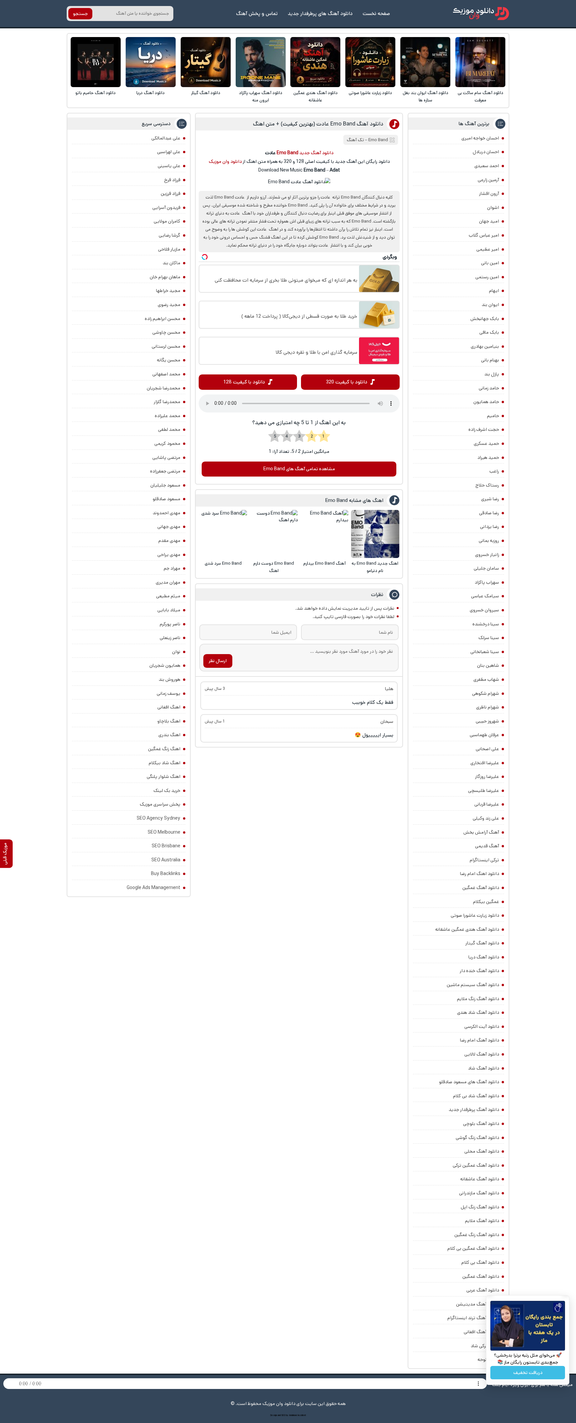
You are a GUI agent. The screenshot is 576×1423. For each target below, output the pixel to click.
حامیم (493, 415)
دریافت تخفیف (527, 1372)
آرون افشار (489, 193)
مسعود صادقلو (166, 499)
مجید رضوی (169, 304)
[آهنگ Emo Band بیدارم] (324, 534)
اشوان (493, 207)
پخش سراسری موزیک (160, 804)
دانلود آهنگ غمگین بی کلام (473, 1248)
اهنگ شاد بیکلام (164, 763)
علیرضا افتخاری (484, 763)
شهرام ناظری (487, 707)
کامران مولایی (167, 221)
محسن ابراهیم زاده (162, 318)
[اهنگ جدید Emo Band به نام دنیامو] (375, 534)
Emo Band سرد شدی (223, 563)
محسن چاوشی (166, 332)
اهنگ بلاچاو (168, 721)
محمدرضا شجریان (163, 388)
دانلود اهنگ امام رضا (479, 873)
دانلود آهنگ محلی (481, 1151)
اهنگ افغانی (168, 707)
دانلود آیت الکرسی (481, 1026)
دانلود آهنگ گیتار (205, 93)
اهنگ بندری (169, 735)
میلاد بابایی (168, 610)
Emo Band (378, 140)
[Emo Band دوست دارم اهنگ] (274, 534)
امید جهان (489, 221)
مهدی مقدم (169, 540)
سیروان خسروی (484, 610)
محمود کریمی (167, 443)
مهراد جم (172, 568)
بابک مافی (489, 332)
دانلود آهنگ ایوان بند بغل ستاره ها (425, 96)
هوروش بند (169, 679)
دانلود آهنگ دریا (150, 93)
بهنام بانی (490, 360)
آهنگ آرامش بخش (481, 832)
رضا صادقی (489, 513)
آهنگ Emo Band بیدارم (324, 563)
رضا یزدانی (489, 526)
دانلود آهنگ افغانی (481, 1332)
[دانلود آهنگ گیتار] (206, 62)
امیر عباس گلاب (484, 235)
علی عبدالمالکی (165, 138)
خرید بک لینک (166, 790)
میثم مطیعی (168, 596)
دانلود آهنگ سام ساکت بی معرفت (480, 96)
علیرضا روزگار (487, 776)
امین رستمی (487, 277)
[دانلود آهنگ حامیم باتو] (96, 62)
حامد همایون (486, 401)
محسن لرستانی (166, 346)
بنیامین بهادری (485, 346)
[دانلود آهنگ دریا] (151, 62)
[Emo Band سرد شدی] (223, 534)
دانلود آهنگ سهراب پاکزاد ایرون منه (260, 96)
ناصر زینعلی (170, 637)
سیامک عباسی (485, 596)
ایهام (494, 290)
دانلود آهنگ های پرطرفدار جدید (320, 13)
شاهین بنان (488, 665)
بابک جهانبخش (484, 318)
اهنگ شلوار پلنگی (163, 776)
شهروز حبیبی (487, 721)
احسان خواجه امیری (480, 138)
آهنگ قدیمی (487, 846)
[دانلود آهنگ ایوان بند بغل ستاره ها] (425, 62)
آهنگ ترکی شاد (485, 1346)
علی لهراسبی (168, 152)
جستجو (80, 13)
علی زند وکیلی (486, 818)
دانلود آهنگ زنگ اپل (480, 1207)
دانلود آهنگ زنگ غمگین (476, 1234)
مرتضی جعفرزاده (165, 471)
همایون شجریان (164, 665)
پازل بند (491, 374)
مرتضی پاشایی (166, 457)
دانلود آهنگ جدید (316, 153)
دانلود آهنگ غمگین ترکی (476, 1165)
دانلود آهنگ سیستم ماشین (473, 984)
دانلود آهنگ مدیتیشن (477, 1304)
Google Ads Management (153, 887)
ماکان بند (171, 263)
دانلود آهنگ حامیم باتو (95, 93)
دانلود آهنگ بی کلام (480, 1262)
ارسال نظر (218, 660)
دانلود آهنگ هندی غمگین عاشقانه (315, 96)
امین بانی (490, 263)
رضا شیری (490, 499)
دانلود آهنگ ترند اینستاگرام (473, 1318)
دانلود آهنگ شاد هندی (478, 1012)
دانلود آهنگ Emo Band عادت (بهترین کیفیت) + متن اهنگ (318, 124)
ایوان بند (490, 304)
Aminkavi (293, 1415)
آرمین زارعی (488, 180)
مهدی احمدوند (166, 513)
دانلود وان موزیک (225, 161)
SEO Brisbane (166, 846)
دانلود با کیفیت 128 (244, 381)
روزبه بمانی (489, 540)
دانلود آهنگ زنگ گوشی (477, 1137)
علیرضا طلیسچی (483, 790)
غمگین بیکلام (486, 901)
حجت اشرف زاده (483, 429)
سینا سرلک (488, 637)
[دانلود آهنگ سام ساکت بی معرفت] (480, 62)
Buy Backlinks (165, 873)
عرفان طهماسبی (484, 735)
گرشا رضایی (169, 235)
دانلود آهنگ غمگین (480, 887)
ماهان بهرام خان (165, 277)
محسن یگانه (168, 360)
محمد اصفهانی (166, 374)
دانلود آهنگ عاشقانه (479, 1179)
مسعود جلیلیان (165, 485)
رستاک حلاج (487, 485)
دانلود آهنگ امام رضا (479, 1040)
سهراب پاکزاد (487, 582)
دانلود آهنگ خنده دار (479, 970)
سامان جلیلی (486, 568)
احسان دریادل (486, 152)
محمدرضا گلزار (167, 401)
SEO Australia (165, 860)
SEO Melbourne (164, 832)
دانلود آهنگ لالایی (481, 1054)
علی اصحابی (487, 749)
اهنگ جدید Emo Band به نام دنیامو (375, 567)
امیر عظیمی (487, 249)
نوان (176, 651)
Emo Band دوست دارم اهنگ (273, 567)
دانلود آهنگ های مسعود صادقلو (469, 1082)
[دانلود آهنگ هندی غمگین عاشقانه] (315, 62)
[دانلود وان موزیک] (481, 13)
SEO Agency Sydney (158, 818)
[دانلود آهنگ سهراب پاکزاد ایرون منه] (261, 62)
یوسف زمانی (168, 693)
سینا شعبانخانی (484, 651)
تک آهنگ (355, 140)
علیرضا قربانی (486, 804)
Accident (301, 1415)
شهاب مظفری (486, 679)
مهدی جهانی (168, 526)
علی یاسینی (169, 166)
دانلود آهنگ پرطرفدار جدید (474, 1109)
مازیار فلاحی (169, 249)
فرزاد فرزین (170, 193)
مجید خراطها (168, 290)
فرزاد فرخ (172, 180)
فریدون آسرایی (166, 207)
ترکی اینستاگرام (484, 860)
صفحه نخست (376, 13)
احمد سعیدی (486, 166)
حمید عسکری (486, 443)
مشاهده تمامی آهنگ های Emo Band (299, 469)
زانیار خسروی (487, 554)
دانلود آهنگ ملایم (482, 1220)
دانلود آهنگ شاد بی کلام (476, 1096)
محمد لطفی (169, 429)
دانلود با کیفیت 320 (346, 381)
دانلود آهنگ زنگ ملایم (478, 998)
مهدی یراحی (168, 554)
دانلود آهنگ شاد (483, 1068)
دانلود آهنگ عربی (482, 1290)
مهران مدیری (168, 582)
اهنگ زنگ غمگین (164, 749)
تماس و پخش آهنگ (257, 13)
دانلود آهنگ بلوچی (481, 1123)
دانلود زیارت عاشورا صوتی (370, 93)
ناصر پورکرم (170, 624)
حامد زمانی (489, 388)
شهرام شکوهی (485, 693)
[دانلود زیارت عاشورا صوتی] (370, 62)
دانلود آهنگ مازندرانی (479, 1193)
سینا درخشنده (485, 624)
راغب (494, 471)
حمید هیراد (488, 457)
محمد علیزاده (167, 415)
